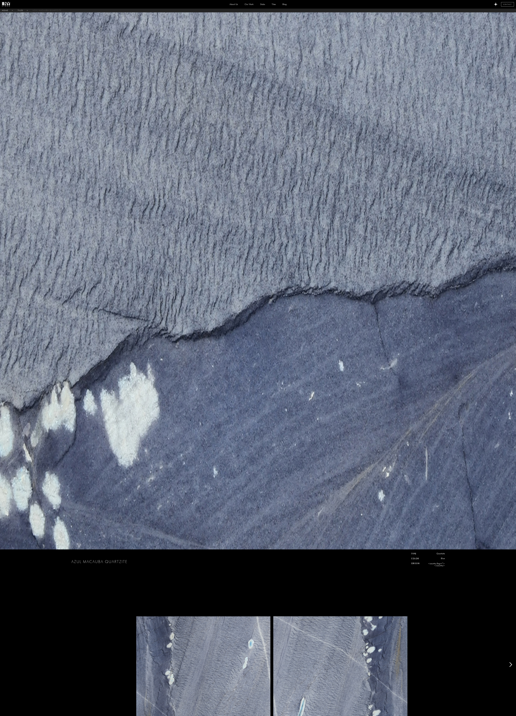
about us (234, 4)
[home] (6, 4)
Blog (284, 4)
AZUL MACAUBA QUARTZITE (47, 10)
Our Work (249, 4)
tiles (20, 10)
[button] (262, 4)
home (5, 10)
